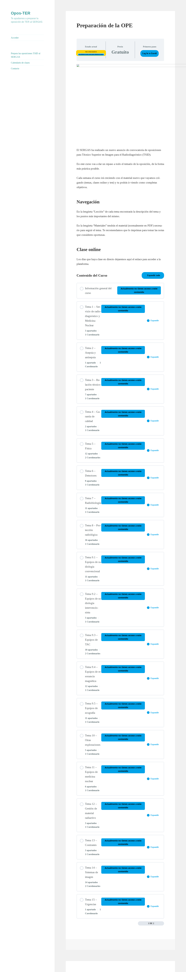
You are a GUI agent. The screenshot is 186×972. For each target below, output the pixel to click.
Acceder (15, 37)
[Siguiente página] (162, 923)
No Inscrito (91, 52)
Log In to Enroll (149, 53)
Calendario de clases (20, 62)
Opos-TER (20, 13)
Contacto (15, 68)
